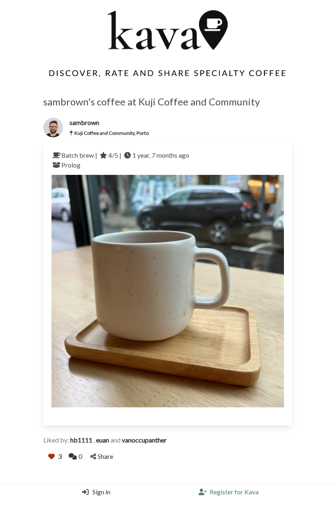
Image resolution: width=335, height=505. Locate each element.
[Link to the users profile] (53, 127)
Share (105, 456)
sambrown (84, 122)
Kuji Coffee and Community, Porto (111, 133)
